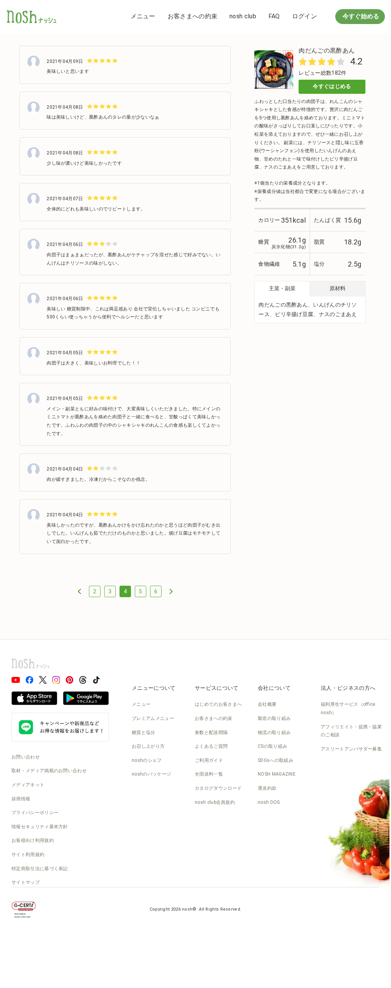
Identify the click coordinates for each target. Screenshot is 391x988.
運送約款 (267, 788)
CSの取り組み (272, 746)
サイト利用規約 (27, 854)
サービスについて (216, 688)
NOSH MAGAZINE (277, 774)
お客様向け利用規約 (32, 840)
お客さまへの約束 (192, 16)
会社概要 (267, 704)
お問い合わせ (25, 757)
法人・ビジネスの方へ (348, 688)
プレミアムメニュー (153, 718)
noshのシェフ (147, 760)
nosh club (242, 16)
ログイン (304, 16)
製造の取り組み (274, 718)
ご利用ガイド (209, 760)
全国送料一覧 (209, 774)
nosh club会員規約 (215, 802)
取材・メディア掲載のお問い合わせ (49, 770)
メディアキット (27, 784)
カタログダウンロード (218, 788)
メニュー (143, 16)
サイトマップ (25, 882)
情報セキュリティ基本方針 (39, 826)
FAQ (274, 16)
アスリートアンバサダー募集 (351, 749)
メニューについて (153, 688)
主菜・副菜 (282, 288)
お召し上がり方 (148, 746)
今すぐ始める (360, 16)
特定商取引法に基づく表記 (39, 868)
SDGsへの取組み (275, 760)
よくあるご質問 (211, 746)
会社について (274, 688)
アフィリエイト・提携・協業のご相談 (351, 731)
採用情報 (20, 799)
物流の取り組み (274, 732)
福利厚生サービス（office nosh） (348, 708)
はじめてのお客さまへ (218, 704)
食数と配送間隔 (211, 732)
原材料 (338, 288)
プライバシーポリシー (34, 812)
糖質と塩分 (143, 732)
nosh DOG (269, 802)
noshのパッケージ (151, 774)
